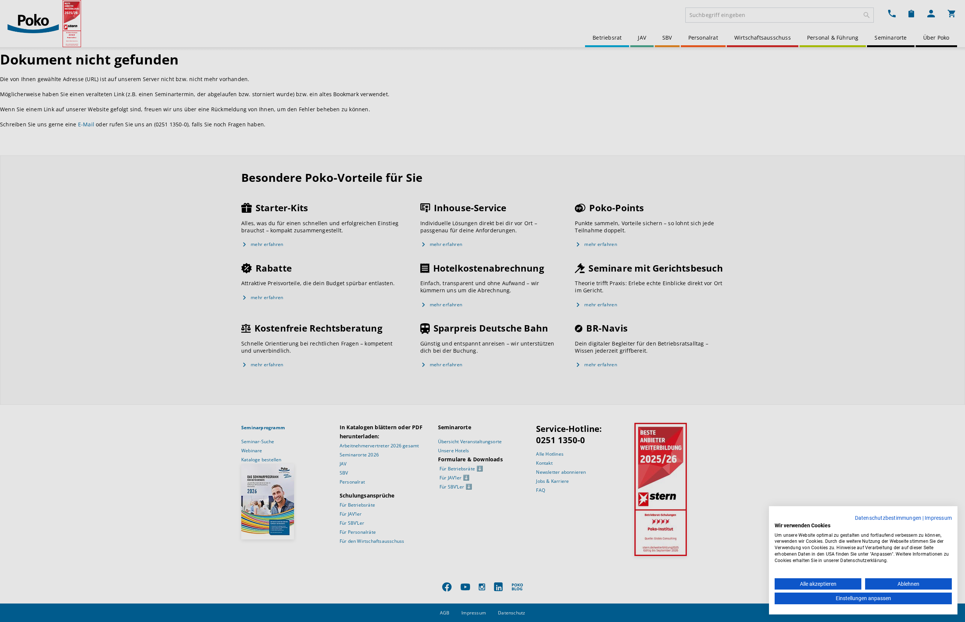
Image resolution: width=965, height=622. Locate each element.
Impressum (938, 518)
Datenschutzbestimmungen (888, 518)
